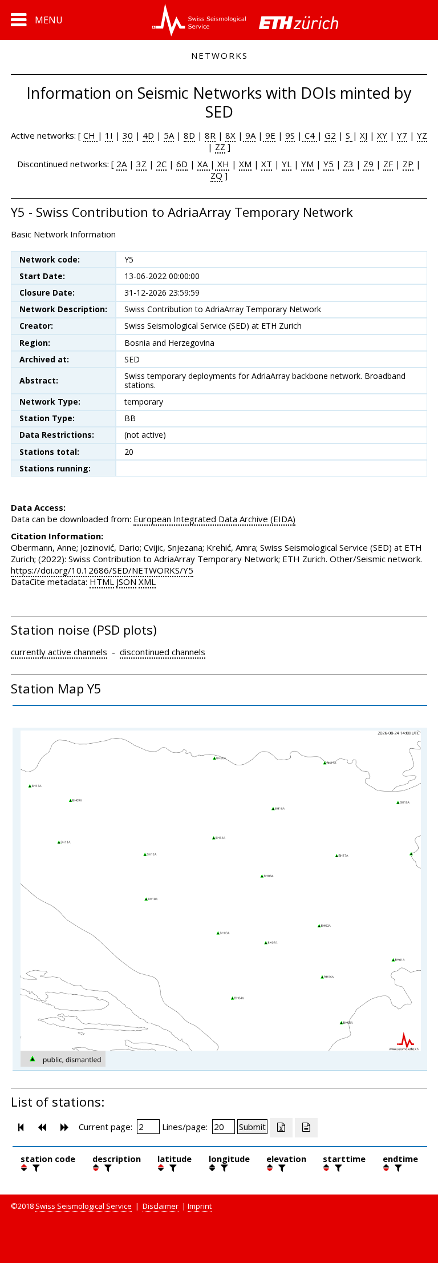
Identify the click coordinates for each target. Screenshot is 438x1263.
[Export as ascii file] (306, 1127)
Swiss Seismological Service (83, 1206)
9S (290, 135)
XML (147, 581)
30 (128, 135)
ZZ (220, 146)
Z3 (348, 164)
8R (210, 135)
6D (182, 164)
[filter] (35, 1167)
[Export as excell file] (281, 1127)
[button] (37, 20)
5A (169, 135)
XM (245, 164)
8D (189, 135)
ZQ (216, 175)
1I (109, 135)
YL (286, 164)
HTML (102, 581)
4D (148, 135)
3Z (141, 164)
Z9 (368, 164)
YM (307, 164)
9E (269, 135)
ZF (388, 164)
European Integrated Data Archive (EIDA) (214, 518)
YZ (422, 135)
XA (203, 164)
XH (222, 164)
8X (230, 135)
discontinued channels (162, 651)
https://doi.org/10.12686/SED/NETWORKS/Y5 (102, 570)
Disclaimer (161, 1206)
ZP (408, 164)
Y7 (402, 135)
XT (266, 164)
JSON (126, 581)
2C (161, 164)
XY (382, 135)
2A (121, 164)
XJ (363, 135)
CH (90, 135)
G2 (330, 135)
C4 (309, 135)
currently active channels (59, 651)
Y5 (328, 164)
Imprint (200, 1206)
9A (249, 135)
